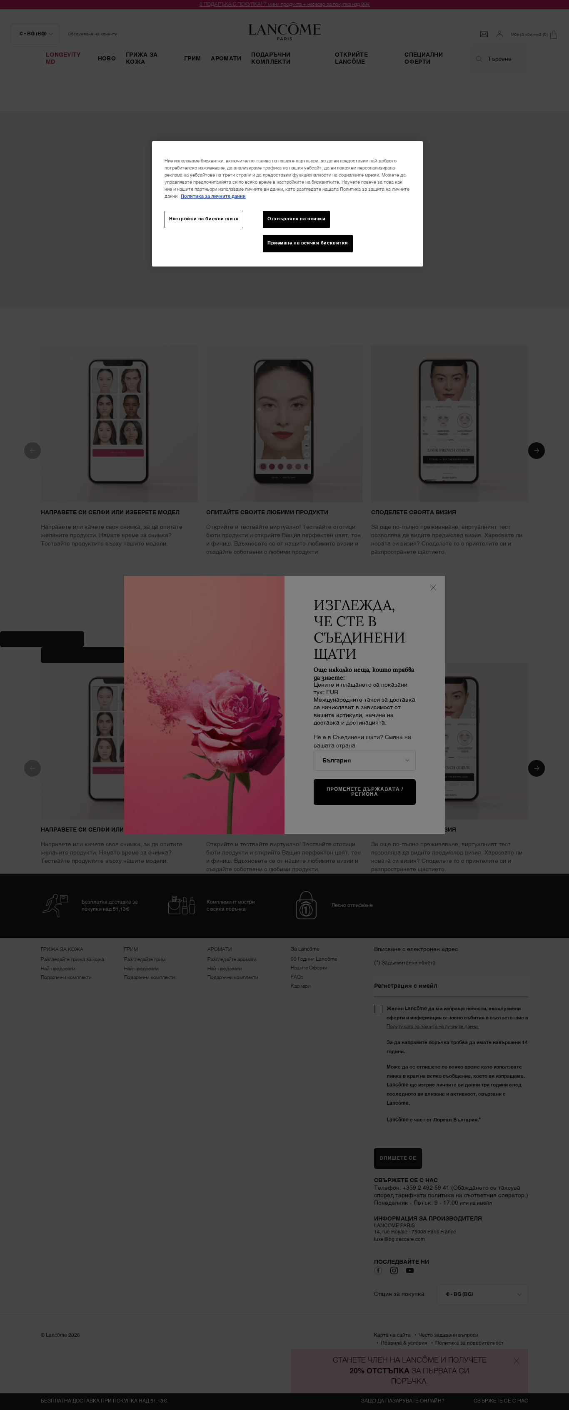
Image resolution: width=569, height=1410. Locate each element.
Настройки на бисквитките (204, 219)
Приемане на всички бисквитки (307, 243)
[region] (287, 204)
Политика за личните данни (213, 196)
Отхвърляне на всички (296, 219)
